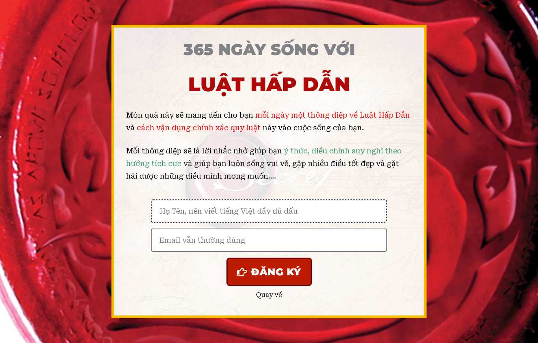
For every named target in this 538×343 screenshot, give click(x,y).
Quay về (269, 295)
